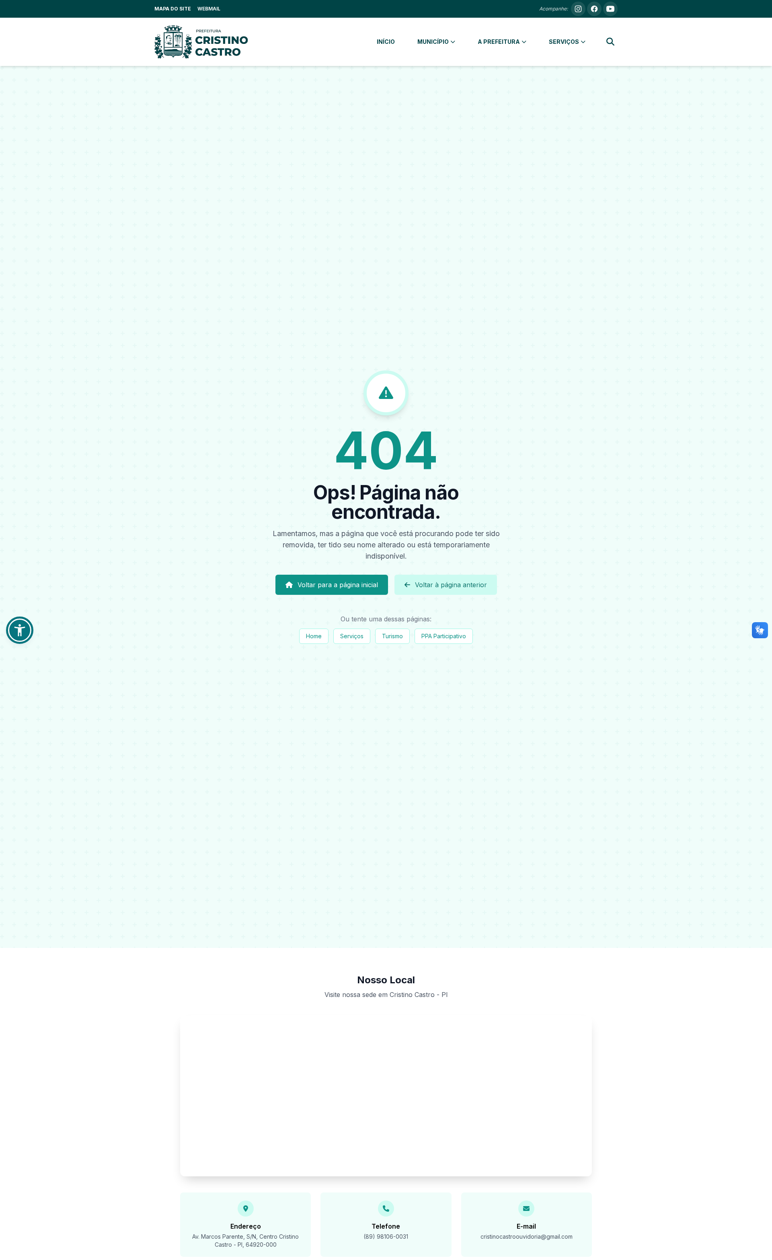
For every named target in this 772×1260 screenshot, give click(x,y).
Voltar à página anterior (451, 585)
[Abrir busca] (610, 42)
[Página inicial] (201, 42)
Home (314, 636)
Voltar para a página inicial (338, 585)
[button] (19, 630)
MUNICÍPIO (433, 41)
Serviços (351, 636)
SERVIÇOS (564, 41)
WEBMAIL (208, 9)
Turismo (392, 636)
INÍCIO (386, 41)
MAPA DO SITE (172, 9)
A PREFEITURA (499, 41)
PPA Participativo (443, 636)
